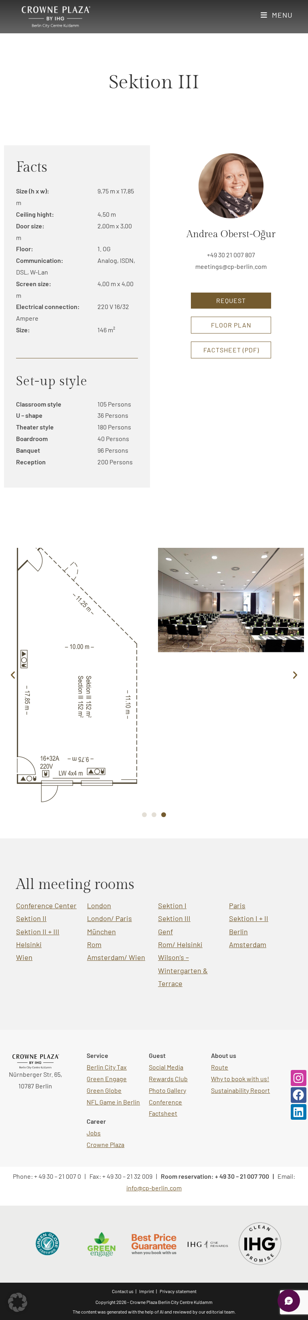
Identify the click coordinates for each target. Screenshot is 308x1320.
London (99, 905)
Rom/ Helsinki (180, 944)
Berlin (238, 931)
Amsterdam (247, 944)
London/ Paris (109, 918)
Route (219, 1067)
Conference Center (46, 905)
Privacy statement (178, 1291)
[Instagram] (298, 1078)
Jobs (94, 1133)
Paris (237, 905)
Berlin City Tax (107, 1067)
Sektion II (31, 918)
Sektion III (174, 918)
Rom (94, 944)
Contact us (123, 1291)
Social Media (166, 1067)
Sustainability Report (240, 1090)
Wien (24, 957)
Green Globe (104, 1090)
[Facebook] (298, 1095)
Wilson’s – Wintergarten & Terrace (183, 970)
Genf (165, 931)
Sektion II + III (37, 931)
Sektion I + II (248, 918)
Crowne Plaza (105, 1144)
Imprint (146, 1291)
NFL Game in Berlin (113, 1102)
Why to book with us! (240, 1078)
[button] (13, 675)
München (101, 931)
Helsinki (29, 944)
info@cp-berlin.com (154, 1188)
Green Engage (107, 1078)
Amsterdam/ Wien (116, 957)
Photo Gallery (167, 1090)
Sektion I (172, 905)
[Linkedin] (298, 1112)
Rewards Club (168, 1078)
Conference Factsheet (165, 1107)
